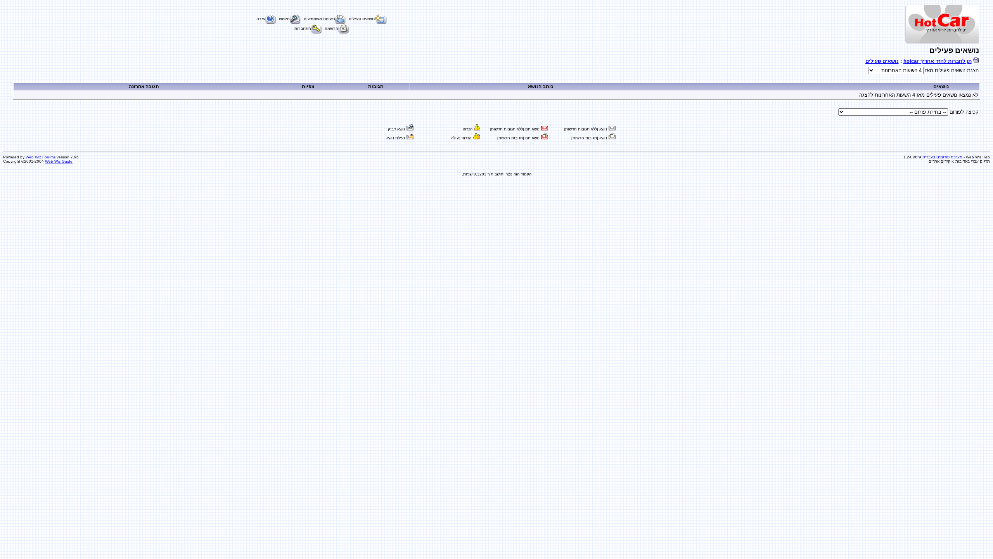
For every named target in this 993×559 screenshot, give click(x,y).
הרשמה (331, 28)
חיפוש (284, 19)
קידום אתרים (939, 161)
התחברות (302, 28)
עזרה (260, 19)
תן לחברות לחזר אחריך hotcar (937, 61)
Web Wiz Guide (59, 161)
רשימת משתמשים (319, 19)
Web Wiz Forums (40, 157)
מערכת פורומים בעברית (942, 157)
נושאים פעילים (362, 19)
